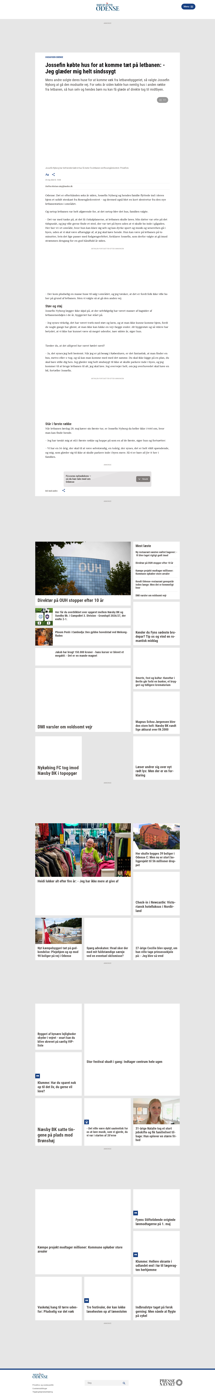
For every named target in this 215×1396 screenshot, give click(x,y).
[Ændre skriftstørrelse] (47, 174)
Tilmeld (145, 479)
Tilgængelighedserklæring (42, 1392)
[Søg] (124, 1383)
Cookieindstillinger (39, 1389)
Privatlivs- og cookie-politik (43, 1385)
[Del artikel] (53, 174)
